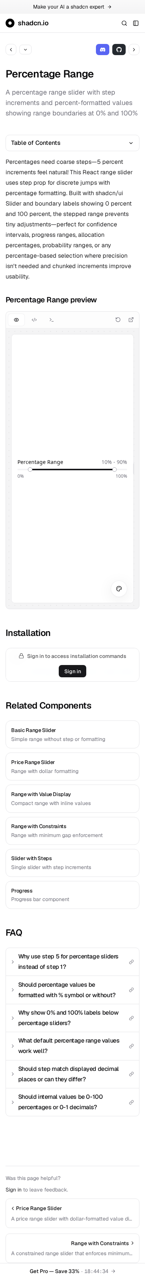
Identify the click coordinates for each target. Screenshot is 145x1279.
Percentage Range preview (51, 300)
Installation (28, 633)
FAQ (14, 932)
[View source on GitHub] (119, 49)
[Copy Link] (131, 962)
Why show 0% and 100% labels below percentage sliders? (68, 1018)
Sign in (72, 671)
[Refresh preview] (118, 320)
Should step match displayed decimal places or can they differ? (68, 1074)
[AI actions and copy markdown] (25, 49)
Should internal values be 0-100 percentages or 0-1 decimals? (60, 1102)
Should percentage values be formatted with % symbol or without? (67, 990)
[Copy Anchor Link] (102, 300)
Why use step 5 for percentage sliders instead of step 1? (68, 961)
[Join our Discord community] (103, 49)
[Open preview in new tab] (131, 320)
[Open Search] (124, 23)
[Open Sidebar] (136, 23)
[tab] (16, 320)
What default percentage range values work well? (69, 1046)
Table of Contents (36, 143)
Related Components (48, 705)
